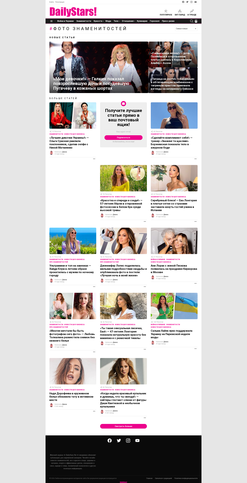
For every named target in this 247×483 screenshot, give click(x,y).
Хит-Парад (180, 15)
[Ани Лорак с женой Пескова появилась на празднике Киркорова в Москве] (174, 241)
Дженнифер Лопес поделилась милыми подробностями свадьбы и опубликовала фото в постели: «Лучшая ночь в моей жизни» (123, 270)
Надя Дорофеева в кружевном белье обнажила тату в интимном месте (71, 397)
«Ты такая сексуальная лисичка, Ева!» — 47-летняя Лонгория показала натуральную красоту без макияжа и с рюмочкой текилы (123, 333)
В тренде (192, 15)
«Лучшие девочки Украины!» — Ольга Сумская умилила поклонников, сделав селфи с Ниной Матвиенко (69, 142)
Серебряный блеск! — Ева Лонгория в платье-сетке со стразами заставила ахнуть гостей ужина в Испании (174, 205)
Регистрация (59, 2)
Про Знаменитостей (58, 262)
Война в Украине (65, 21)
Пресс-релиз (168, 21)
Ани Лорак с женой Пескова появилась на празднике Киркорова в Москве (174, 269)
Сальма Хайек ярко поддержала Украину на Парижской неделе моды (171, 334)
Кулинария (142, 21)
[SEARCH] (191, 21)
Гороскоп (154, 21)
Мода (108, 21)
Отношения (128, 21)
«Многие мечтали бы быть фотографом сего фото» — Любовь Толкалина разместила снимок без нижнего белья (72, 335)
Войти (51, 2)
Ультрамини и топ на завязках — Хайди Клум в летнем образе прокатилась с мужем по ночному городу (71, 270)
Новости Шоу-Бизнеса (74, 134)
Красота (98, 21)
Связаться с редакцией (163, 478)
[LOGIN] (196, 21)
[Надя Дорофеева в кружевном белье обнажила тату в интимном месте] (72, 371)
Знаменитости (83, 21)
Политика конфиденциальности (186, 478)
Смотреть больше (123, 426)
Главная (149, 478)
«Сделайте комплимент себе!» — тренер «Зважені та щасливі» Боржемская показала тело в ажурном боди (171, 142)
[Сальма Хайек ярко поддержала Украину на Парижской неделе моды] (174, 306)
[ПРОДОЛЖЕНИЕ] (94, 158)
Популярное (166, 15)
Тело (116, 21)
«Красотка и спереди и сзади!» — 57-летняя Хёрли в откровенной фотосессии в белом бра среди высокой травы (121, 205)
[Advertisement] (72, 183)
